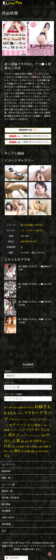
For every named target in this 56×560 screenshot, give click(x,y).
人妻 (16, 441)
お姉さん (39, 230)
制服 (22, 441)
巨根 (17, 447)
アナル (20, 413)
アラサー (30, 230)
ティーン (19, 424)
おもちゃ (28, 407)
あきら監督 (18, 407)
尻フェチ (46, 441)
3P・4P (8, 407)
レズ (30, 435)
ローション (36, 436)
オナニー (26, 420)
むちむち (10, 413)
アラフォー (15, 419)
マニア (23, 435)
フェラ (21, 429)
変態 (26, 441)
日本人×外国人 (31, 446)
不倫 (43, 435)
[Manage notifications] (49, 554)
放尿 (22, 446)
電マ (48, 451)
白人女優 (25, 451)
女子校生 (35, 441)
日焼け (40, 447)
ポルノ (14, 434)
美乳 (36, 451)
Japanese (14, 557)
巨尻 (13, 446)
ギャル (33, 419)
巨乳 (7, 446)
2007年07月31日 (29, 241)
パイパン (14, 430)
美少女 (42, 451)
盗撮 (32, 451)
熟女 (17, 451)
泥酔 (46, 446)
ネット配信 (33, 425)
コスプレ (42, 419)
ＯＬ (23, 230)
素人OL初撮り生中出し (32, 224)
